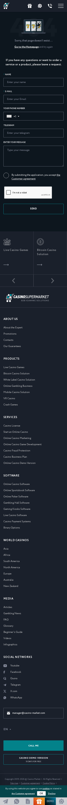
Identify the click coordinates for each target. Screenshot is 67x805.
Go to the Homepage (26, 47)
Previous (17, 281)
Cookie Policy (49, 783)
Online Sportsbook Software (19, 490)
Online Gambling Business (17, 386)
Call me (33, 745)
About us (10, 319)
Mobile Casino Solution (16, 392)
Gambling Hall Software (16, 503)
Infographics (10, 644)
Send (33, 208)
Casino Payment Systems (17, 521)
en (5, 729)
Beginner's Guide (13, 632)
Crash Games (10, 404)
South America (11, 561)
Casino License (11, 425)
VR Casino (9, 398)
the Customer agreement (23, 793)
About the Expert (13, 327)
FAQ (6, 619)
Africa (6, 555)
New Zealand (10, 586)
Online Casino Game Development (22, 444)
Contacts (8, 340)
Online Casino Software (16, 484)
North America (11, 567)
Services (10, 417)
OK (41, 793)
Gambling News (12, 613)
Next (50, 281)
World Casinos (16, 540)
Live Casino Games (13, 367)
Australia (8, 580)
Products (11, 359)
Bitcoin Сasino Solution (16, 373)
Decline (51, 793)
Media (8, 599)
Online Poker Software (15, 496)
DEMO (50, 801)
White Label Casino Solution (19, 379)
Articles (7, 607)
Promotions (9, 334)
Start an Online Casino (15, 432)
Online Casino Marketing (17, 438)
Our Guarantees (12, 346)
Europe (7, 573)
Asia (5, 548)
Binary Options (11, 527)
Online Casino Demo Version (19, 463)
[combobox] (12, 116)
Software (11, 476)
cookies (46, 788)
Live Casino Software (15, 515)
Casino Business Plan (15, 457)
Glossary (8, 626)
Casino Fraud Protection (16, 450)
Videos (7, 638)
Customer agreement (30, 783)
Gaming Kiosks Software (16, 509)
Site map (14, 783)
